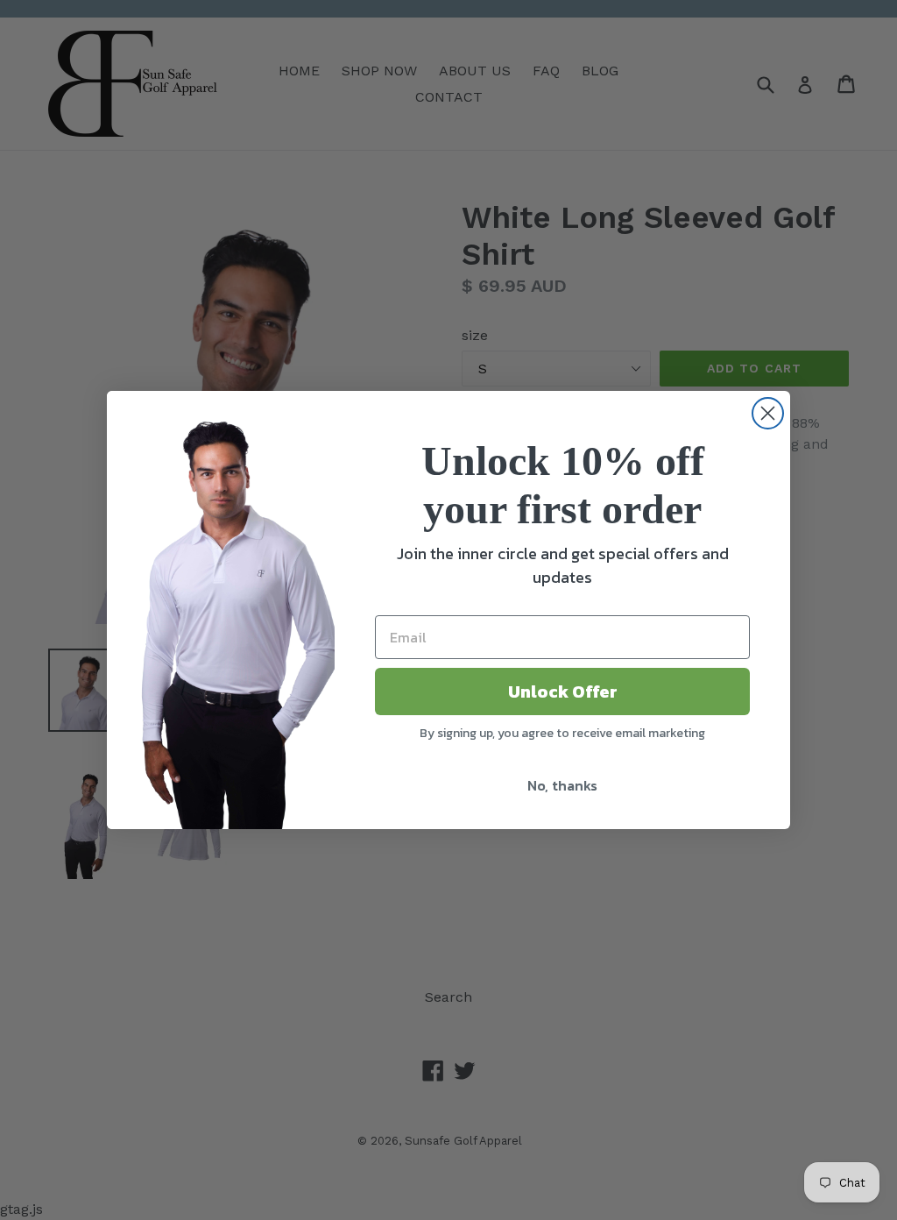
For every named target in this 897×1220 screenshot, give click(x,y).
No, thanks (562, 785)
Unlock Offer (563, 691)
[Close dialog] (767, 413)
